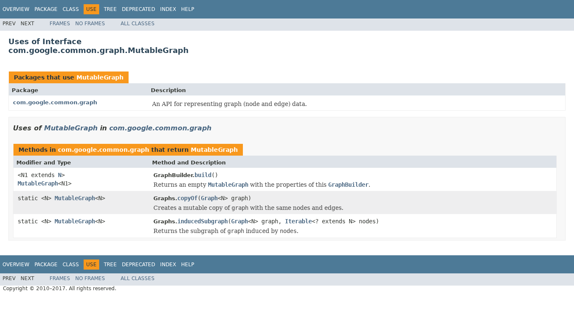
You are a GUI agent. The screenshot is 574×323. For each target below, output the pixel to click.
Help (187, 9)
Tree (110, 9)
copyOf (187, 198)
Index (168, 9)
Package (46, 9)
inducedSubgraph (202, 221)
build (203, 175)
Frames (60, 23)
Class (71, 9)
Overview (16, 9)
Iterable (298, 221)
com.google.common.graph (55, 102)
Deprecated (138, 9)
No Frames (90, 23)
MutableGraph (100, 77)
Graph (209, 198)
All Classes (138, 23)
